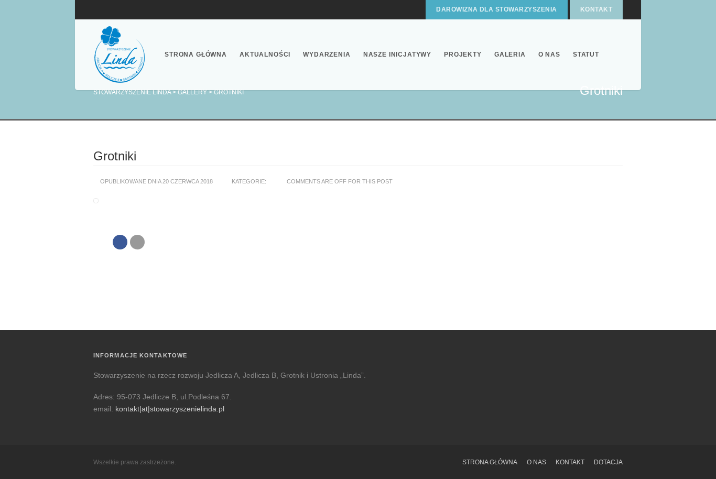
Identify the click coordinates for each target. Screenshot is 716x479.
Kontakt (596, 9)
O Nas (549, 54)
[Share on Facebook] (120, 242)
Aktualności (265, 54)
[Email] (137, 242)
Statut (586, 54)
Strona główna (196, 54)
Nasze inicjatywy (397, 54)
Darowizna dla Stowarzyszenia (496, 9)
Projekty (463, 54)
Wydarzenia (326, 54)
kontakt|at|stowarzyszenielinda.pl (169, 409)
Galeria (510, 54)
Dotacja (608, 462)
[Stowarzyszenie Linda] (119, 54)
